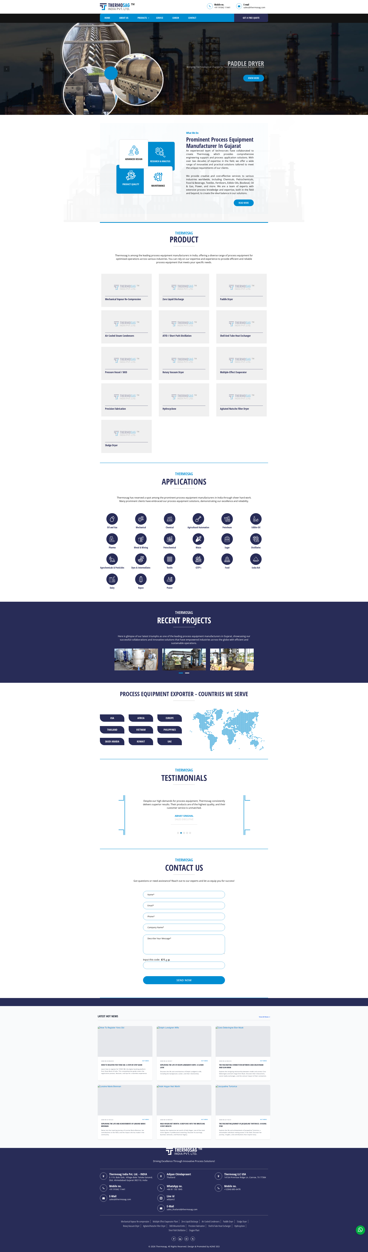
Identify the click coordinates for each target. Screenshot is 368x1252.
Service (159, 17)
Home (107, 17)
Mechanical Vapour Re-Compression (123, 299)
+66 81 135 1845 (174, 1189)
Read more (244, 202)
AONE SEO (215, 1246)
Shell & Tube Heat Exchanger (219, 1226)
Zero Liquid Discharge (173, 299)
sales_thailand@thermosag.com (182, 1209)
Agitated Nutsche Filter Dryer (234, 408)
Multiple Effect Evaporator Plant (165, 1221)
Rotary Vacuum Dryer (173, 372)
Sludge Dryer (111, 445)
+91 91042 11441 (222, 7)
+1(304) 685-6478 (232, 1189)
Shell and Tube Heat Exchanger (235, 335)
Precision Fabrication (115, 408)
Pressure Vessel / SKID (116, 372)
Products (142, 17)
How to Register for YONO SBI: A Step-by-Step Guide (121, 1065)
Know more (253, 81)
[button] (6, 69)
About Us (123, 17)
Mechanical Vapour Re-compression (135, 1221)
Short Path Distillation (177, 1230)
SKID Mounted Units (177, 1226)
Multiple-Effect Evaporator (233, 372)
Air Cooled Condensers (211, 1221)
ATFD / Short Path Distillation (177, 335)
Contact (192, 17)
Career (175, 17)
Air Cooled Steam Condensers (119, 335)
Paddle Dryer (226, 299)
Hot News (145, 1061)
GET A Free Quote (251, 17)
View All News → (264, 1017)
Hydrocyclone (169, 408)
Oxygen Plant (194, 1230)
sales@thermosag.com (254, 7)
